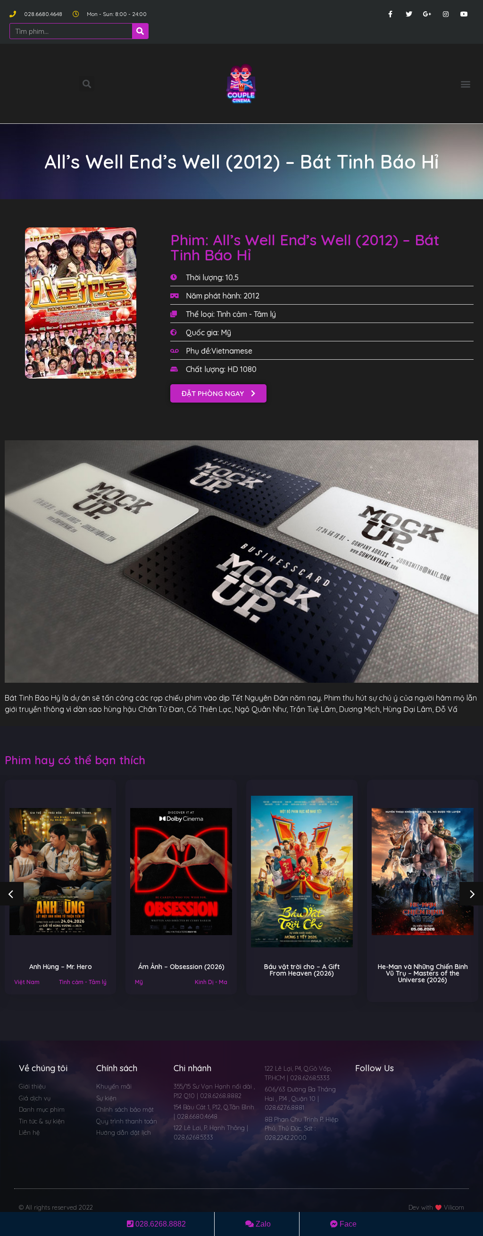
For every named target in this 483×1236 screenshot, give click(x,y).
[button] (466, 83)
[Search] (140, 31)
